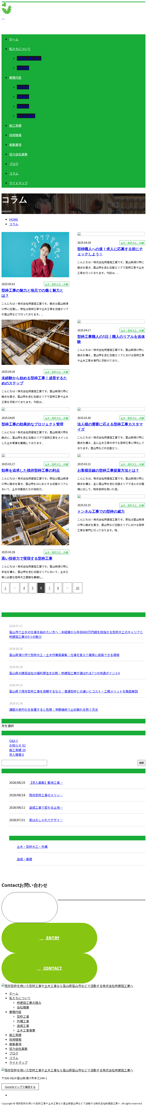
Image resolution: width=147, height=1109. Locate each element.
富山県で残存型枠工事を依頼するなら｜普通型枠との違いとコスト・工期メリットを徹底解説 (73, 691)
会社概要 (23, 68)
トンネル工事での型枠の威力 (101, 511)
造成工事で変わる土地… (46, 807)
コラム (13, 173)
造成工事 (23, 106)
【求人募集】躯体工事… (46, 782)
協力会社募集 (18, 154)
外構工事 (23, 96)
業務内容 (15, 77)
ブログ (13, 163)
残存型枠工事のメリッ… (46, 795)
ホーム (13, 39)
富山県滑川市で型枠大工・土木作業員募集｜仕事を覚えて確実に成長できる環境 (64, 654)
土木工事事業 (26, 116)
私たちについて (20, 48)
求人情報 (16, 754)
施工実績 (15, 125)
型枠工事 (23, 87)
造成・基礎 (24, 859)
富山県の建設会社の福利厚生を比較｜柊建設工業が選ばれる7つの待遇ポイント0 (64, 673)
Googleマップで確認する (20, 1087)
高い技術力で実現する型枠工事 (27, 558)
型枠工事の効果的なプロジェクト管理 (32, 424)
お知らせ (17, 745)
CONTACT (52, 968)
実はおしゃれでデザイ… (46, 820)
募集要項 (15, 144)
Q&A (13, 740)
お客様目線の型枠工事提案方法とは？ (108, 470)
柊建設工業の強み (29, 58)
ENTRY (52, 937)
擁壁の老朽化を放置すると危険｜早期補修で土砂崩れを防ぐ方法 (53, 709)
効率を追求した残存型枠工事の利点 (31, 470)
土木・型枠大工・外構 (56, 284)
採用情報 (15, 135)
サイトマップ (18, 183)
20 (77, 588)
